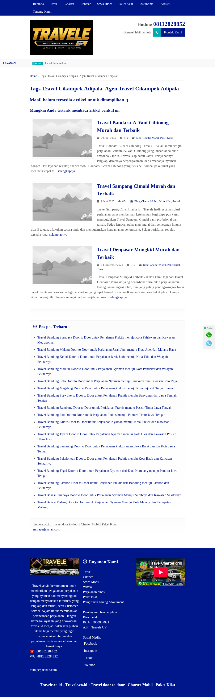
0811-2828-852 (47, 651)
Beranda (38, 3)
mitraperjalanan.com (46, 529)
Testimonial (146, 3)
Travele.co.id (41, 585)
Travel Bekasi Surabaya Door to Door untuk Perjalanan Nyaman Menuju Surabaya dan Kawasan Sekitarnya (109, 495)
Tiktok (88, 658)
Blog (139, 137)
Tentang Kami (42, 11)
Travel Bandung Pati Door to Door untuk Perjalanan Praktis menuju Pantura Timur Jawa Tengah (101, 415)
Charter (69, 3)
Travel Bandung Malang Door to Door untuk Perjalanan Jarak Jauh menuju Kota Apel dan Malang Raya (106, 349)
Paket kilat (90, 597)
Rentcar (86, 3)
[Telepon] (209, 343)
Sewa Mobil (91, 582)
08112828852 (169, 24)
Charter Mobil (151, 137)
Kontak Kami (173, 32)
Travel (54, 3)
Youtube (89, 665)
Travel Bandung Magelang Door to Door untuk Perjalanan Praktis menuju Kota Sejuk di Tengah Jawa (105, 388)
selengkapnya (67, 171)
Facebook (90, 643)
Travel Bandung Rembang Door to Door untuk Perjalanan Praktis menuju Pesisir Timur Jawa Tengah (104, 407)
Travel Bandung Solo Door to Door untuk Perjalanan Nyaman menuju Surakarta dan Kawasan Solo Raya (107, 381)
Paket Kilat (126, 3)
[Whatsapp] (209, 335)
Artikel (165, 3)
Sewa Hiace (104, 3)
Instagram (90, 650)
